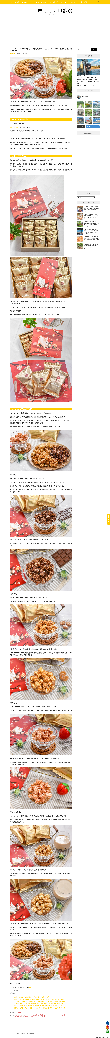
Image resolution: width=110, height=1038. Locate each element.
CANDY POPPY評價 (60, 1015)
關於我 (17, 2)
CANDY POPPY (50, 1015)
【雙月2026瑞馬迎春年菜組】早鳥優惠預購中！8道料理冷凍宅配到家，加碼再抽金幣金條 (38, 999)
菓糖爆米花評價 (20, 1017)
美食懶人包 (84, 2)
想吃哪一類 (74, 2)
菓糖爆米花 (42, 1015)
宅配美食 (12, 53)
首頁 (11, 2)
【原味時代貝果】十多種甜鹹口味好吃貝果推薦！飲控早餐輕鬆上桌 (32, 997)
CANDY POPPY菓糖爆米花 (32, 1015)
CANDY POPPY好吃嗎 (39, 1017)
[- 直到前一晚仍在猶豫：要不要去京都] (88, 112)
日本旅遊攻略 (26, 2)
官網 (11, 127)
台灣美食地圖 (65, 2)
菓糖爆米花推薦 (29, 1017)
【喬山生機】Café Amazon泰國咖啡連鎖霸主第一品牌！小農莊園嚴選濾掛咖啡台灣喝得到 (39, 1001)
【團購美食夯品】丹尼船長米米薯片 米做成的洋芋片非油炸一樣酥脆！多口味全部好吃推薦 (39, 1008)
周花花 (18, 53)
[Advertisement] (55, 32)
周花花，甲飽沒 (55, 11)
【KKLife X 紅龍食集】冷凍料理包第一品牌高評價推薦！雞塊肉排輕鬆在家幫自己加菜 (37, 1006)
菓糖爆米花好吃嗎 (20, 1015)
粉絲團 (16, 127)
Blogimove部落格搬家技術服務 (102, 1037)
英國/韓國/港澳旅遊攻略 (39, 2)
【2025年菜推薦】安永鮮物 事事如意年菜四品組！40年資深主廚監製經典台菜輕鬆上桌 (38, 1004)
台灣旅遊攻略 (54, 2)
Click (108, 519)
